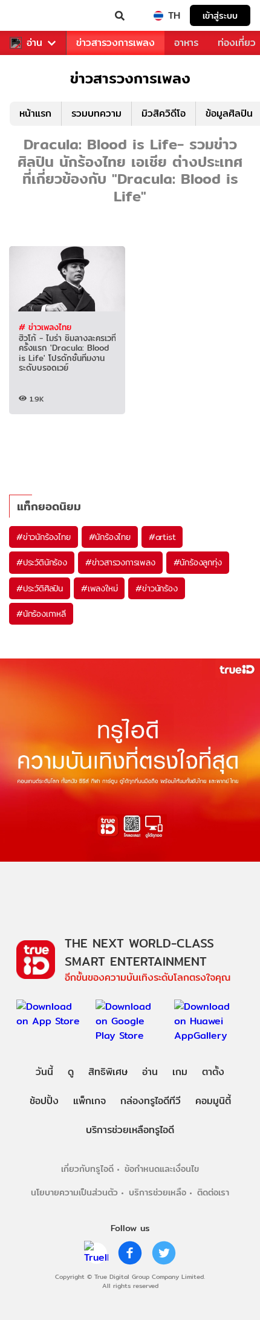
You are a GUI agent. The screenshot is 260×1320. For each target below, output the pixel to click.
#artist (162, 537)
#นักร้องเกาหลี (41, 613)
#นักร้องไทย (110, 537)
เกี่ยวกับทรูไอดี (87, 1168)
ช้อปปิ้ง (44, 1100)
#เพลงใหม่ (99, 588)
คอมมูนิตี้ (213, 1100)
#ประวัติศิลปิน (39, 588)
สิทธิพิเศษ (108, 1071)
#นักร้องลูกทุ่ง (198, 562)
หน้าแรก (35, 113)
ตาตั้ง (213, 1071)
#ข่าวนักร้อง (156, 588)
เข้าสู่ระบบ (220, 15)
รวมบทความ (96, 113)
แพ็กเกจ (89, 1100)
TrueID (34, 15)
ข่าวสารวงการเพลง (115, 42)
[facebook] (130, 1253)
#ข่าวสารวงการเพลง (120, 562)
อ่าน (34, 43)
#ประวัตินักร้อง (41, 562)
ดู (71, 1071)
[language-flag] (158, 16)
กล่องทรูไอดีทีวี (150, 1100)
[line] (96, 1253)
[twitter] (164, 1253)
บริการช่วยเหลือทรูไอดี (130, 1129)
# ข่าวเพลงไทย (45, 327)
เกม (179, 1071)
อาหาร (186, 42)
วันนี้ (44, 1071)
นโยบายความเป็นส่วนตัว (74, 1192)
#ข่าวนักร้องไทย (43, 537)
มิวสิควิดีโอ (163, 113)
